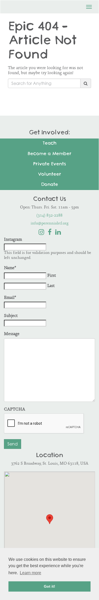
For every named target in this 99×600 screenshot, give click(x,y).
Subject (11, 316)
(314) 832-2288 (49, 216)
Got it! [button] (49, 586)
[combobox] (44, 83)
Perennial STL (29, 5)
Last (51, 286)
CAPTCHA (14, 410)
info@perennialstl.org (50, 223)
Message (12, 334)
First (51, 276)
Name (10, 268)
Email (10, 298)
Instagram (13, 240)
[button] (49, 519)
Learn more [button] (30, 573)
